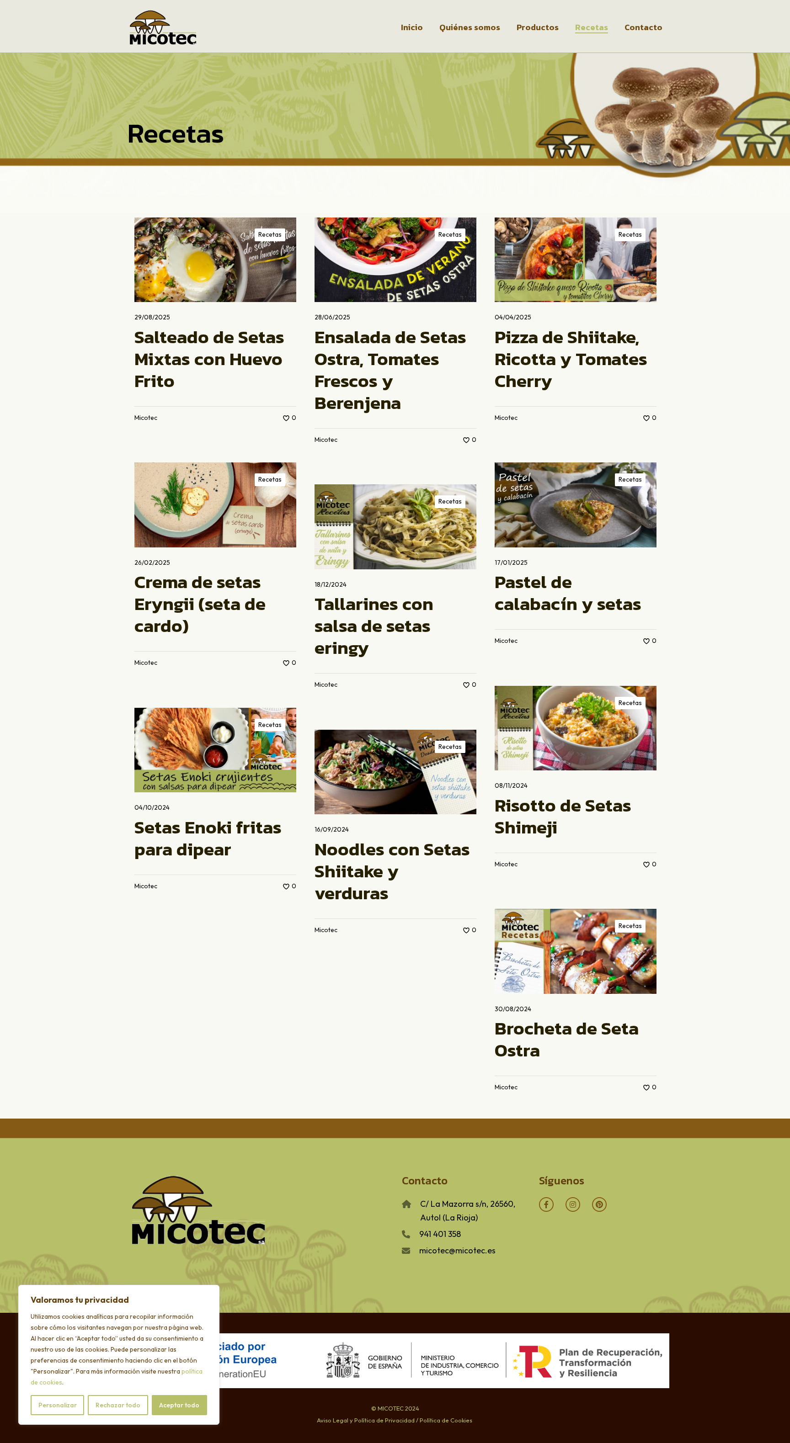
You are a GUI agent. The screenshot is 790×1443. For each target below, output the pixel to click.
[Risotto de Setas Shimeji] (576, 728)
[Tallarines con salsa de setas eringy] (395, 526)
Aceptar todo (179, 1405)
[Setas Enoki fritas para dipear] (215, 750)
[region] (118, 1355)
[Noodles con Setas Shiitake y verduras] (395, 772)
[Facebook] (546, 1204)
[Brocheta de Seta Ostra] (576, 951)
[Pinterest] (599, 1204)
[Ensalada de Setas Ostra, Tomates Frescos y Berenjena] (395, 260)
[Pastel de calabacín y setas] (576, 504)
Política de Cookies (445, 1420)
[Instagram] (573, 1204)
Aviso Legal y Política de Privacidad (366, 1420)
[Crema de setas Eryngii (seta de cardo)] (215, 504)
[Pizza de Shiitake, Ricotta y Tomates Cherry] (576, 260)
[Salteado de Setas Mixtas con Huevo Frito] (215, 260)
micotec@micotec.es (457, 1250)
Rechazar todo (118, 1405)
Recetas (270, 234)
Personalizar (57, 1405)
